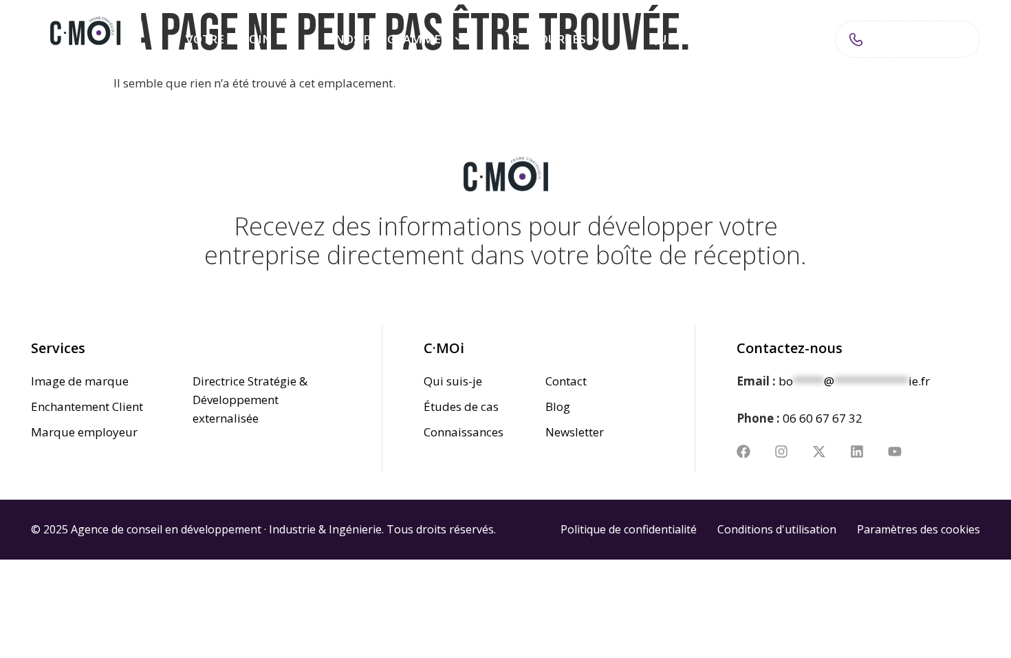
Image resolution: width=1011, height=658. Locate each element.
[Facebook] (743, 451)
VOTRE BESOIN (229, 39)
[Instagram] (781, 451)
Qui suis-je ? (686, 39)
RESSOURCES (548, 39)
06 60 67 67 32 (822, 418)
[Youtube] (895, 451)
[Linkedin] (857, 451)
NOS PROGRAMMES (391, 39)
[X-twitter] (819, 451)
